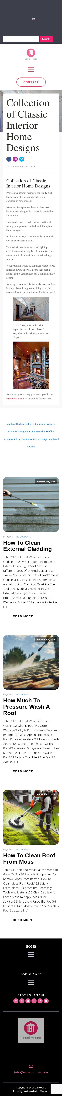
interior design (13, 398)
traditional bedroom (45, 423)
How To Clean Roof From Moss (29, 858)
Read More (23, 616)
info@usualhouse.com (31, 1072)
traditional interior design (34, 439)
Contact (31, 82)
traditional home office (43, 431)
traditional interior (12, 439)
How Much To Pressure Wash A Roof (26, 706)
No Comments (23, 536)
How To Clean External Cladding (27, 546)
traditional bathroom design (20, 423)
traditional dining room (18, 431)
